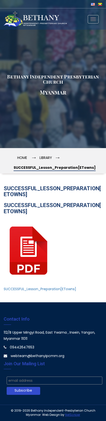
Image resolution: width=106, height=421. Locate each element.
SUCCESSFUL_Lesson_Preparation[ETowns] (40, 289)
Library (45, 158)
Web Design (51, 415)
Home (22, 158)
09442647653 (22, 347)
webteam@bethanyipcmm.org (37, 356)
